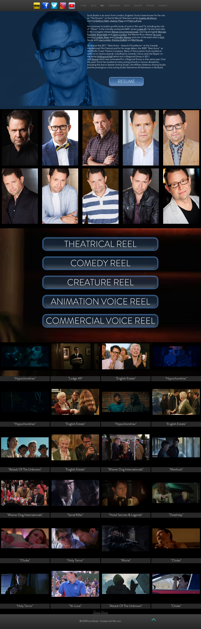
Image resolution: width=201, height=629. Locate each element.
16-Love (157, 34)
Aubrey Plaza (116, 20)
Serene (94, 59)
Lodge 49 (141, 29)
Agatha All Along (147, 18)
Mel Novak (137, 40)
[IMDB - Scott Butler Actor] (37, 5)
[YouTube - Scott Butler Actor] (72, 5)
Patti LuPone (134, 20)
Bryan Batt (102, 34)
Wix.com (117, 621)
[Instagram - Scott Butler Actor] (63, 5)
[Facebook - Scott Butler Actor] (45, 5)
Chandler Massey (122, 37)
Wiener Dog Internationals (125, 31)
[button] (20, 138)
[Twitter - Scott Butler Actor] (54, 5)
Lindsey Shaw (102, 37)
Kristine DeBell (119, 40)
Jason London (120, 34)
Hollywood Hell (105, 56)
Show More (100, 612)
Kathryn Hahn (102, 20)
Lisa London (105, 40)
